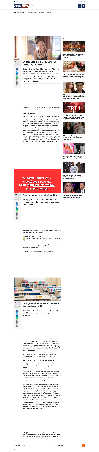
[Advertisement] (7, 33)
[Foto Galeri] (84, 1)
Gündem (34, 6)
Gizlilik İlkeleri (61, 445)
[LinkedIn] (17, 74)
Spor (60, 6)
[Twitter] (17, 72)
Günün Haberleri (25, 1)
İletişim (54, 445)
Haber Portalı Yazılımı (20, 450)
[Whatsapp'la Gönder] (17, 77)
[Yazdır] (17, 82)
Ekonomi (40, 6)
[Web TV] (81, 1)
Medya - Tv (47, 6)
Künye (50, 445)
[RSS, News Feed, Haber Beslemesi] (83, 445)
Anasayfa (45, 445)
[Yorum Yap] (17, 84)
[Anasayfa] (14, 1)
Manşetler (19, 1)
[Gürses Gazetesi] (21, 6)
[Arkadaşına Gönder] (17, 79)
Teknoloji (55, 6)
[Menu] (79, 6)
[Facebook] (17, 69)
